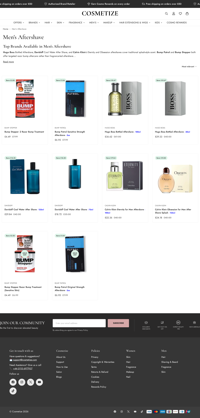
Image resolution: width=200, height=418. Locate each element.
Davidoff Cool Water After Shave (24, 209)
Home (5, 28)
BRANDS (33, 22)
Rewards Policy (98, 386)
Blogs (59, 376)
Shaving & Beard (169, 362)
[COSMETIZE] (100, 13)
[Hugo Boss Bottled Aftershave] (125, 98)
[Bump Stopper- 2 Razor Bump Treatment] (25, 98)
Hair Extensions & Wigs (133, 22)
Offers (17, 22)
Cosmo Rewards (177, 22)
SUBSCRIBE (118, 323)
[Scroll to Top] (194, 402)
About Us (60, 357)
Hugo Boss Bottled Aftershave (123, 131)
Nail (128, 376)
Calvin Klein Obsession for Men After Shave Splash (173, 211)
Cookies (95, 376)
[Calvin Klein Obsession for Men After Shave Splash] (175, 176)
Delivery (95, 381)
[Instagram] (21, 382)
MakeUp (107, 22)
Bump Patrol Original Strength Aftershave (69, 288)
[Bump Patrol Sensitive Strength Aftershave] (75, 98)
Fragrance (75, 22)
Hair (47, 22)
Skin (59, 22)
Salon (59, 371)
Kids (157, 22)
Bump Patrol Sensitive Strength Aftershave (70, 133)
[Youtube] (39, 382)
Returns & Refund (99, 371)
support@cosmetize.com (25, 359)
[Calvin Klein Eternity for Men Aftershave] (125, 176)
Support (60, 362)
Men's (92, 22)
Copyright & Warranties (102, 362)
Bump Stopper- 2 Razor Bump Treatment (24, 131)
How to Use (62, 366)
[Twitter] (30, 382)
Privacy (94, 357)
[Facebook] (13, 382)
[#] (13, 390)
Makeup (130, 371)
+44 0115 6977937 (22, 368)
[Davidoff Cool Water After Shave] (25, 176)
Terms (93, 366)
